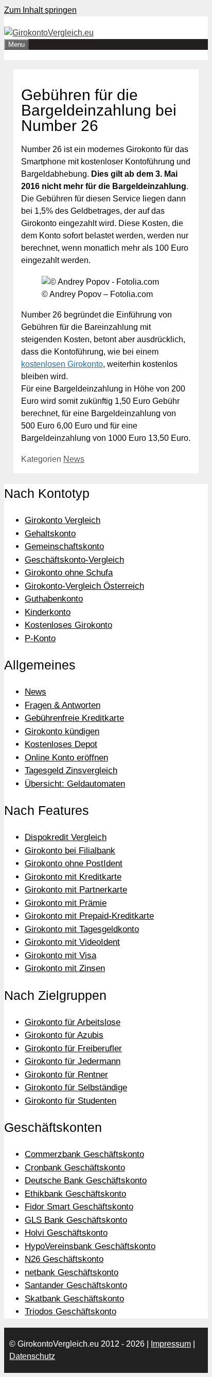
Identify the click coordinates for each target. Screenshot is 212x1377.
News (73, 459)
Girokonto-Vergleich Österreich (84, 586)
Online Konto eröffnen (66, 757)
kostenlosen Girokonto (62, 364)
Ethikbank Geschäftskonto (75, 1194)
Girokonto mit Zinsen (65, 968)
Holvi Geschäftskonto (66, 1233)
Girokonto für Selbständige (76, 1087)
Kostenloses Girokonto (68, 625)
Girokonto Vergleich (62, 520)
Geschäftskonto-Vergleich (74, 560)
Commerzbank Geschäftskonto (84, 1154)
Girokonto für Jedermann (72, 1061)
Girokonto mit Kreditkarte (73, 877)
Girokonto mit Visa (60, 955)
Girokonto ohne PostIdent (73, 863)
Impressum (171, 1343)
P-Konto (40, 638)
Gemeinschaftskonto (64, 546)
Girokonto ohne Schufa (69, 573)
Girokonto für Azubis (64, 1035)
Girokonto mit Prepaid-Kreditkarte (89, 916)
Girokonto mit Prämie (66, 903)
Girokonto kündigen (62, 731)
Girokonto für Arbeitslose (72, 1022)
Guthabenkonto (54, 599)
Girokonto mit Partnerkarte (76, 890)
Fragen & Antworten (62, 705)
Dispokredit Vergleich (66, 837)
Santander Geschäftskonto (76, 1285)
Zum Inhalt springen (40, 10)
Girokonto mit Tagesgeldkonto (82, 929)
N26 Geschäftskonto (64, 1259)
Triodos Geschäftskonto (70, 1311)
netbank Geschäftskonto (71, 1272)
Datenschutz (32, 1356)
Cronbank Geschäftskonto (75, 1168)
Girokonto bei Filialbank (70, 850)
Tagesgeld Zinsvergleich (71, 770)
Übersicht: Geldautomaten (75, 784)
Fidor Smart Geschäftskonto (79, 1207)
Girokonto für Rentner (66, 1075)
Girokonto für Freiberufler (73, 1048)
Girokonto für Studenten (70, 1101)
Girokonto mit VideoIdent (72, 942)
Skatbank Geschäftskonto (74, 1299)
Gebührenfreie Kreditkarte (74, 718)
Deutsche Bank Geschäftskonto (86, 1180)
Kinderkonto (47, 612)
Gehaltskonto (50, 533)
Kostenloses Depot (61, 744)
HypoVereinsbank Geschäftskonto (90, 1246)
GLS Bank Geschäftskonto (76, 1220)
